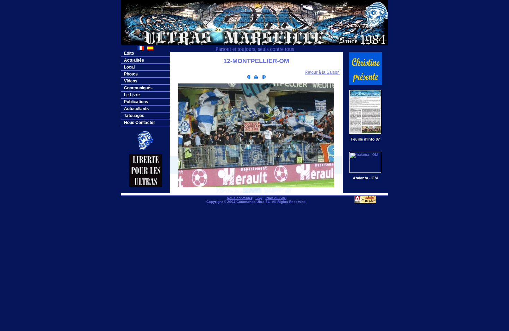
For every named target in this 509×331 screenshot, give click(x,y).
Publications (136, 101)
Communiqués (138, 88)
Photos (131, 74)
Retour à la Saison (322, 72)
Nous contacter (239, 198)
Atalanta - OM (365, 178)
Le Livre (132, 94)
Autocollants (136, 108)
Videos (130, 81)
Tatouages (134, 115)
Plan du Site (276, 198)
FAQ (259, 198)
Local (129, 67)
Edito (129, 53)
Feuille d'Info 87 (365, 139)
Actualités (134, 60)
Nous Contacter (139, 122)
